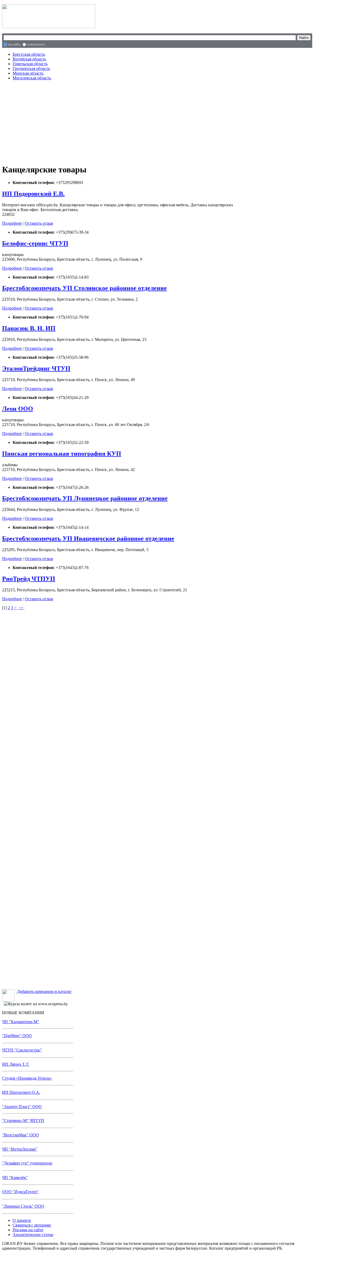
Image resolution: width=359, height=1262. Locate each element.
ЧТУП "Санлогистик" (22, 1050)
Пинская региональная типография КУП (61, 453)
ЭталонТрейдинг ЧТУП (36, 368)
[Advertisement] (113, 121)
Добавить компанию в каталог (44, 991)
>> (21, 608)
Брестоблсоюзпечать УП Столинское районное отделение (84, 288)
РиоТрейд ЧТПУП (28, 578)
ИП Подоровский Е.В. (33, 193)
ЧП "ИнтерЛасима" (19, 1149)
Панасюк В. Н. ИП (28, 328)
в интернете (36, 44)
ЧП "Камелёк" (15, 1177)
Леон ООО (17, 408)
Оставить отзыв (39, 223)
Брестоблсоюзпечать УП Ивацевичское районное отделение (88, 538)
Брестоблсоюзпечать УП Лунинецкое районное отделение (85, 498)
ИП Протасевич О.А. (21, 1092)
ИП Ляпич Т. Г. (15, 1064)
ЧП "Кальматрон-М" (20, 1021)
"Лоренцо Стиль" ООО (23, 1206)
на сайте (14, 44)
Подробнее (12, 223)
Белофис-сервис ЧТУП (35, 243)
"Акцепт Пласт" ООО (22, 1106)
